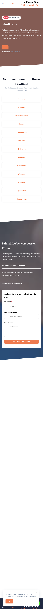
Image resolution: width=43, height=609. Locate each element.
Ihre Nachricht (9, 323)
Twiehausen (22, 132)
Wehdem (21, 182)
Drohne (21, 141)
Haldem (21, 157)
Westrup (21, 174)
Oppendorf (21, 191)
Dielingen (22, 149)
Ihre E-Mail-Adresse (11, 312)
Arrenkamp (22, 166)
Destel (21, 124)
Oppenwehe (22, 199)
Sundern (21, 107)
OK (9, 601)
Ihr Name (7, 302)
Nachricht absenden (22, 342)
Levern (22, 99)
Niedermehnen (21, 116)
